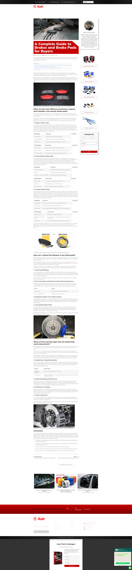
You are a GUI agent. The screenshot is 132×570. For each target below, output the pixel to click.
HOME (65, 6)
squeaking (40, 351)
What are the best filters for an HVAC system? (87, 491)
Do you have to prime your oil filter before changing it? (66, 491)
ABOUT (71, 6)
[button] (66, 539)
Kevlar (75, 125)
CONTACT (92, 6)
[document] (66, 554)
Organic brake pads (44, 119)
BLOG (86, 6)
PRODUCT (78, 6)
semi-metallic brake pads (64, 119)
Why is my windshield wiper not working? (44, 491)
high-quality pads (71, 263)
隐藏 (37, 63)
